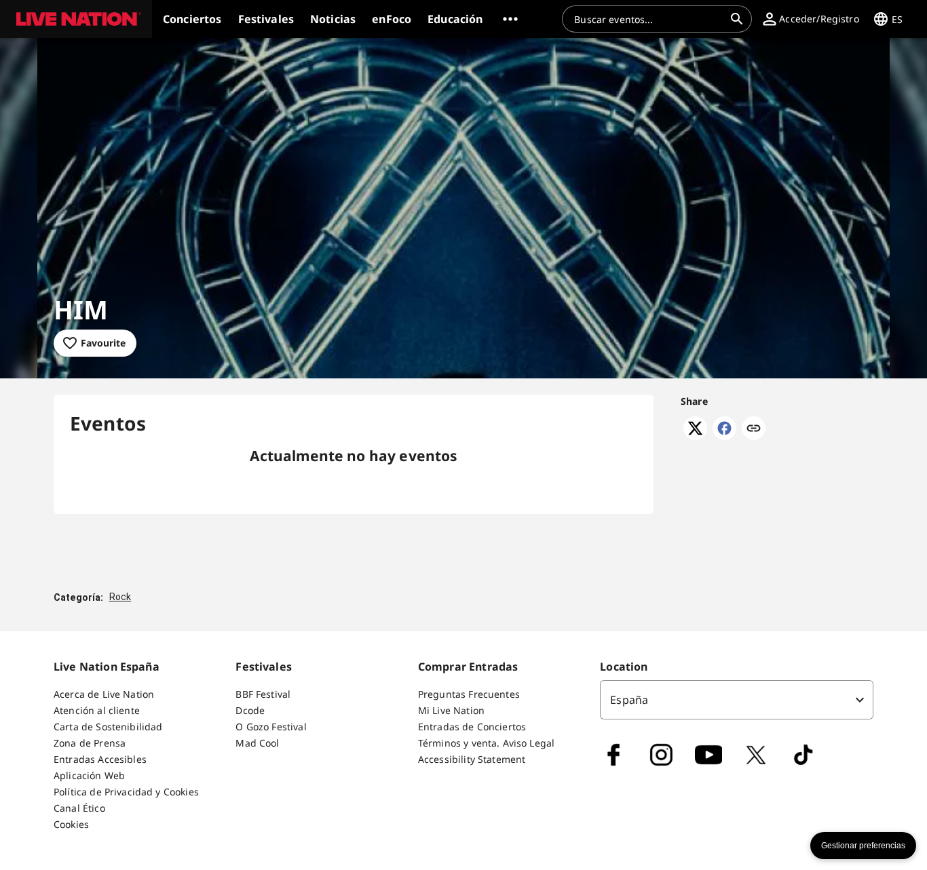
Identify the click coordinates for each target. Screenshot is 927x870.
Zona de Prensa (90, 742)
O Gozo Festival (270, 726)
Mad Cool (257, 742)
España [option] (629, 699)
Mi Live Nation (451, 710)
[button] (76, 19)
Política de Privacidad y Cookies (126, 791)
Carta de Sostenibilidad (108, 726)
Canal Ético (79, 808)
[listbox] (737, 700)
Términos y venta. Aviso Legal (486, 742)
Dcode (250, 710)
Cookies (71, 824)
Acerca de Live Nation (104, 694)
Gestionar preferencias (863, 845)
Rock (120, 596)
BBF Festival (262, 694)
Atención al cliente (97, 710)
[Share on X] (695, 436)
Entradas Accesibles (100, 759)
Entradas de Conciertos (472, 726)
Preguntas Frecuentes (469, 694)
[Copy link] (753, 429)
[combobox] (649, 19)
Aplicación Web (89, 775)
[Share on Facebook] (724, 436)
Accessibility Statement (471, 759)
